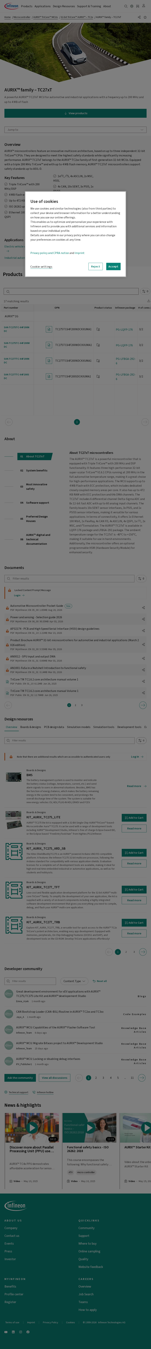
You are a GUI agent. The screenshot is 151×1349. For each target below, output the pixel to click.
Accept (113, 267)
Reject (95, 267)
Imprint (80, 253)
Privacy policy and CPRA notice (49, 253)
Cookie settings (41, 267)
